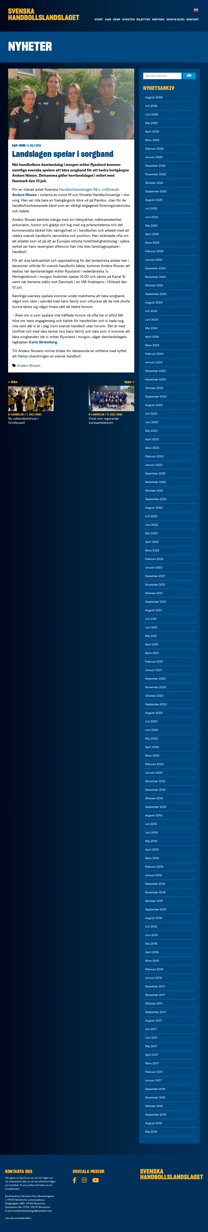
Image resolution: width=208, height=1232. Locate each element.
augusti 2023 (153, 405)
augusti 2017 (153, 1020)
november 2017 (155, 995)
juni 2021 (151, 627)
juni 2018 (151, 935)
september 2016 (155, 1114)
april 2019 (151, 849)
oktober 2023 (154, 388)
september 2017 (155, 1012)
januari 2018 (153, 978)
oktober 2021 (154, 593)
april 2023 (152, 439)
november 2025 (155, 174)
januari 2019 (153, 875)
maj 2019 (151, 841)
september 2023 (156, 396)
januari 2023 (153, 465)
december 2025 (155, 166)
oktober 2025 (154, 183)
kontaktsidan (12, 1188)
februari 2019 (154, 866)
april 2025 (152, 234)
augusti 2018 (153, 918)
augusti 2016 (153, 1123)
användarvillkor (23, 1218)
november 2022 (155, 482)
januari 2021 (153, 670)
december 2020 (155, 678)
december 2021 (155, 576)
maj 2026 (151, 123)
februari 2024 (154, 354)
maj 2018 (151, 943)
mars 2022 (152, 550)
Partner (158, 19)
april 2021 (151, 644)
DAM (108, 19)
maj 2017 (151, 1046)
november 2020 (155, 687)
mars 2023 (152, 448)
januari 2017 (153, 1080)
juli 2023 (151, 413)
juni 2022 (151, 525)
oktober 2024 (154, 285)
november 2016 (155, 1097)
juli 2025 (151, 208)
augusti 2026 (153, 97)
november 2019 (155, 790)
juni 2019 (151, 832)
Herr (116, 19)
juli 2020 (151, 721)
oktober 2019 (154, 798)
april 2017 (151, 1055)
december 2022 (155, 473)
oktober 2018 (154, 901)
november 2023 (155, 379)
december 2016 (155, 1089)
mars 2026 (152, 140)
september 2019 (155, 807)
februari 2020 (154, 764)
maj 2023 (151, 431)
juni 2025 (151, 217)
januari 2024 (153, 362)
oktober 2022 (154, 490)
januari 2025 (153, 260)
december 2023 (155, 371)
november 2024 (155, 277)
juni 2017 (151, 1037)
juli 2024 (151, 311)
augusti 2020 (154, 713)
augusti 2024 (153, 302)
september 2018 (155, 909)
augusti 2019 (153, 815)
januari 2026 (153, 157)
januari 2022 (153, 567)
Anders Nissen (28, 365)
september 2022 (156, 499)
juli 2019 (151, 824)
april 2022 (152, 542)
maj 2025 (151, 225)
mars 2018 (152, 961)
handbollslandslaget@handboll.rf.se (33, 1210)
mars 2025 (152, 242)
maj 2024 (151, 328)
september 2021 (155, 601)
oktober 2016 (154, 1106)
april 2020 (152, 747)
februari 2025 (154, 251)
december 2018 (155, 884)
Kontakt (192, 19)
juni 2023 (151, 422)
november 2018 (155, 892)
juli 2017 (151, 1029)
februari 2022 (154, 559)
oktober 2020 (154, 696)
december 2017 (155, 986)
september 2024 (156, 294)
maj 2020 (151, 738)
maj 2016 (151, 1131)
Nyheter (128, 19)
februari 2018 (154, 969)
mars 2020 (152, 755)
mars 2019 (152, 858)
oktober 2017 (153, 1003)
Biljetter (143, 19)
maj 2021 (151, 636)
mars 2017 (152, 1063)
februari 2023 (154, 456)
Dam (14, 145)
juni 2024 (151, 319)
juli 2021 (151, 619)
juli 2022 (151, 516)
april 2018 (151, 952)
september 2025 (156, 191)
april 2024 (152, 336)
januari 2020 (153, 772)
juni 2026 (151, 114)
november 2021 (155, 584)
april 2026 (152, 131)
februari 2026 (154, 148)
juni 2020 (151, 730)
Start (99, 19)
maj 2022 (151, 533)
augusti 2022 (153, 507)
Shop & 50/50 (175, 19)
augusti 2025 (153, 200)
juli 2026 (151, 106)
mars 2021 (152, 653)
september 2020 (156, 704)
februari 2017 (154, 1072)
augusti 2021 (153, 610)
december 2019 (155, 781)
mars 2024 (152, 345)
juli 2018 (151, 926)
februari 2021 (154, 661)
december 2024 (155, 268)
